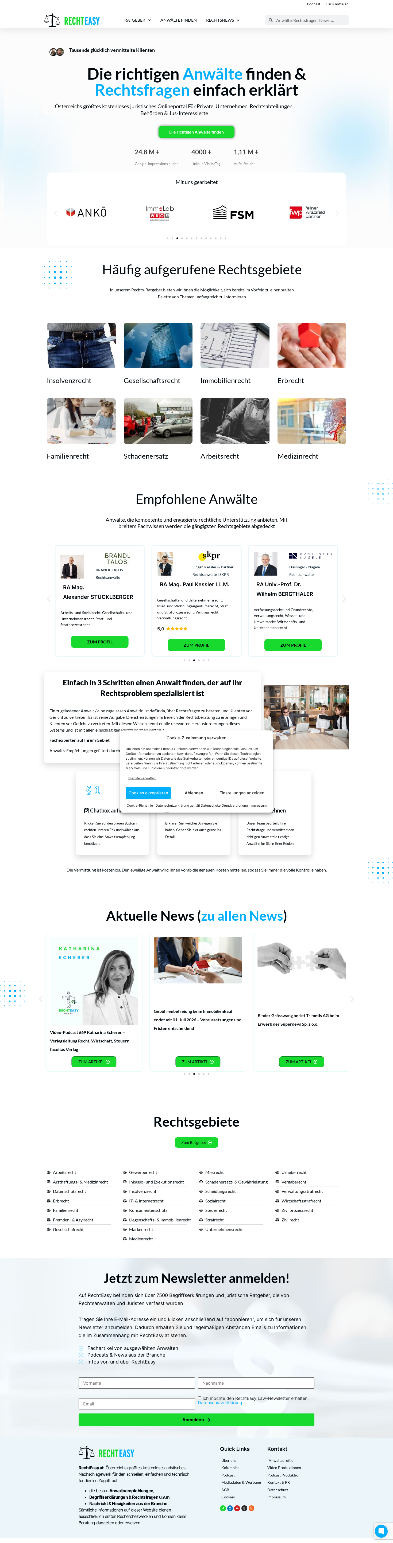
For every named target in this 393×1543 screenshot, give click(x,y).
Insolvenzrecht (69, 380)
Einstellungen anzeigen (241, 792)
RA (66, 587)
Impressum (259, 805)
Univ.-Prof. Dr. (283, 584)
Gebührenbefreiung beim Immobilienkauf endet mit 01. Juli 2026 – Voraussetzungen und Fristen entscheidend (197, 1020)
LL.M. (222, 584)
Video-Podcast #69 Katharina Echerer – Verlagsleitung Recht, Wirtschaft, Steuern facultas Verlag (89, 1041)
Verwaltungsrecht (172, 618)
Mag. (78, 587)
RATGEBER (134, 19)
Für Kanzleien (337, 4)
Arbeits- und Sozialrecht (80, 612)
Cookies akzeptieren (148, 792)
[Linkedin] (230, 1508)
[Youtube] (237, 1508)
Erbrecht (291, 380)
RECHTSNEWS (220, 19)
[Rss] (252, 1508)
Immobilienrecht (226, 380)
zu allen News (242, 916)
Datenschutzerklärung (220, 1402)
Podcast (313, 4)
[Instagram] (244, 1508)
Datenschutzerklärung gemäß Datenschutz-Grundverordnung (202, 805)
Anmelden (196, 1420)
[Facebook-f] (223, 1508)
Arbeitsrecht (220, 456)
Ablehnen (194, 792)
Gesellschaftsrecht (152, 380)
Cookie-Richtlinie (140, 805)
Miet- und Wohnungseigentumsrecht (187, 606)
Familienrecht (68, 456)
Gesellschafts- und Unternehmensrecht (189, 600)
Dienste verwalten (142, 778)
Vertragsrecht (206, 612)
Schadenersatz (146, 456)
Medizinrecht (298, 456)
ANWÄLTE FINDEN (178, 19)
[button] (55, 213)
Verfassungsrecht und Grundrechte (283, 609)
